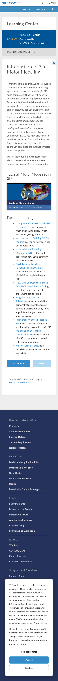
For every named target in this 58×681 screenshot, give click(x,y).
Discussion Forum (18, 514)
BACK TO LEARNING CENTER (21, 51)
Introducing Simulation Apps (24, 489)
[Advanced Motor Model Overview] (43, 207)
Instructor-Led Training (21, 509)
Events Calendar (18, 556)
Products (14, 426)
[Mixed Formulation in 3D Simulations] (23, 207)
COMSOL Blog (16, 525)
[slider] (29, 207)
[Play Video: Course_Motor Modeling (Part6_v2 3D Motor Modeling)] (29, 194)
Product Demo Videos (21, 467)
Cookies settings (29, 651)
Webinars (14, 545)
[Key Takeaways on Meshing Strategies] (19, 207)
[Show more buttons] (48, 207)
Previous (18, 363)
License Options (18, 436)
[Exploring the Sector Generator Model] (41, 207)
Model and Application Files (24, 462)
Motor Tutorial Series (27, 345)
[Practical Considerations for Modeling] (30, 207)
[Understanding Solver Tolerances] (39, 207)
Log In (26, 9)
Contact (40, 9)
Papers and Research (20, 478)
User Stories (15, 473)
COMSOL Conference (20, 561)
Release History (17, 447)
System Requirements (21, 442)
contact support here (19, 382)
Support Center (17, 576)
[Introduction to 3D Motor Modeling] (15, 207)
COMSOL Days (17, 550)
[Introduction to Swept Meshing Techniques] (17, 207)
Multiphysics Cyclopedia (22, 530)
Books (12, 483)
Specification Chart (19, 431)
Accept (29, 659)
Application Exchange (20, 519)
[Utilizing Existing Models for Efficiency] (35, 207)
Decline (29, 668)
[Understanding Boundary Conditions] (25, 207)
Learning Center (17, 503)
